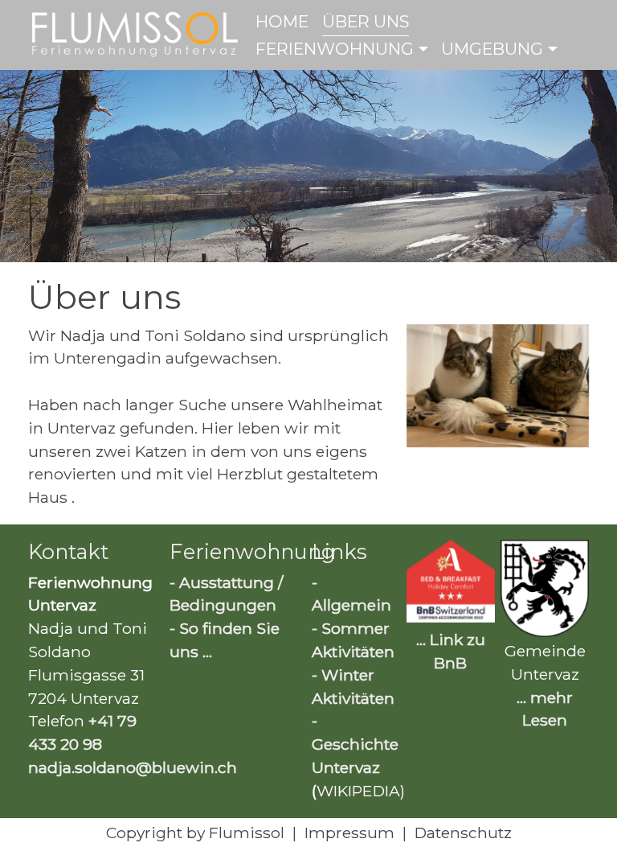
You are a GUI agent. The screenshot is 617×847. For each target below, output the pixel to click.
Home (281, 21)
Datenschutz (463, 832)
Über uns (365, 21)
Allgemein (351, 605)
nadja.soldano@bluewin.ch (132, 767)
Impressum (349, 832)
